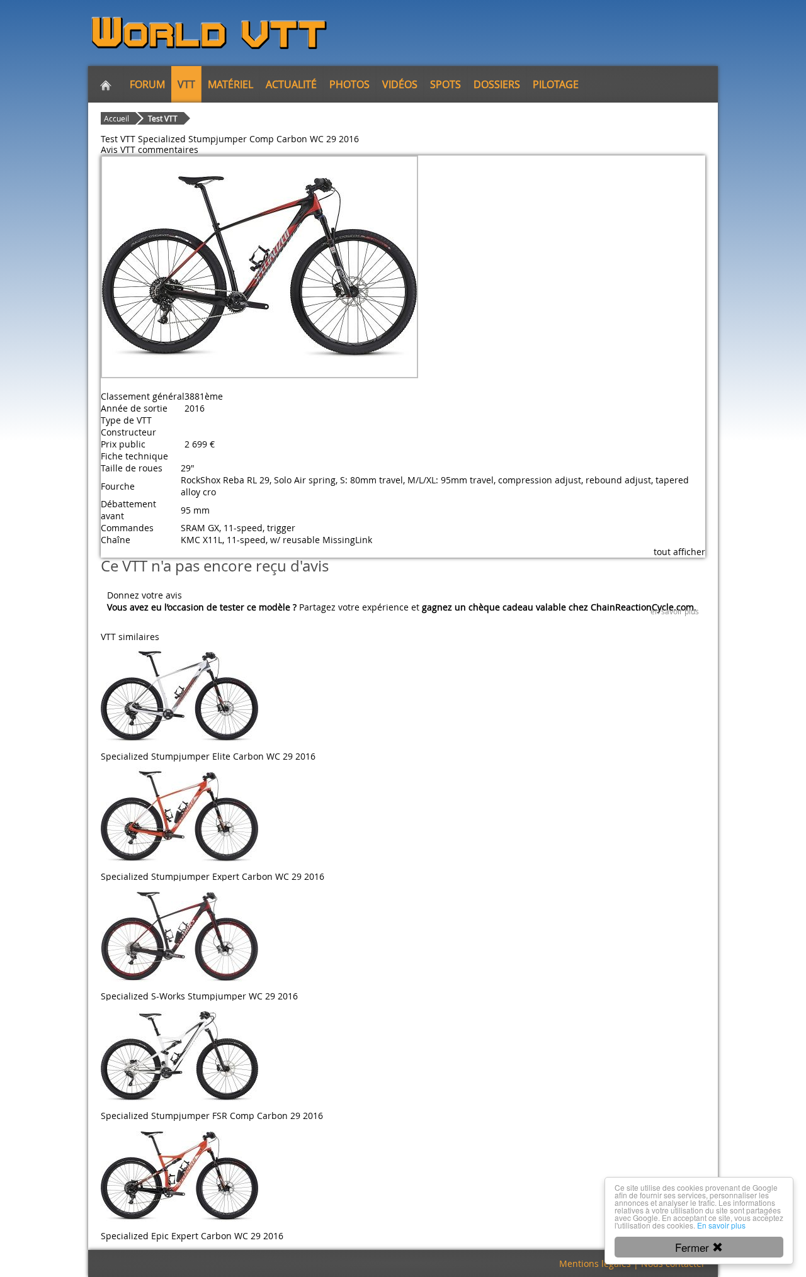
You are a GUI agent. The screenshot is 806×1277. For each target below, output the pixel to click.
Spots (445, 84)
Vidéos (399, 84)
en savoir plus (674, 611)
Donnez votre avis (144, 595)
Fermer (693, 1247)
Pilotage (556, 84)
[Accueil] (105, 84)
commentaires (168, 149)
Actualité (291, 84)
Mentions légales (595, 1263)
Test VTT (163, 118)
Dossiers (497, 84)
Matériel (230, 84)
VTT (186, 84)
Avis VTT (118, 149)
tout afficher (679, 552)
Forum (147, 84)
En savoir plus (721, 1225)
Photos (349, 84)
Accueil (116, 118)
